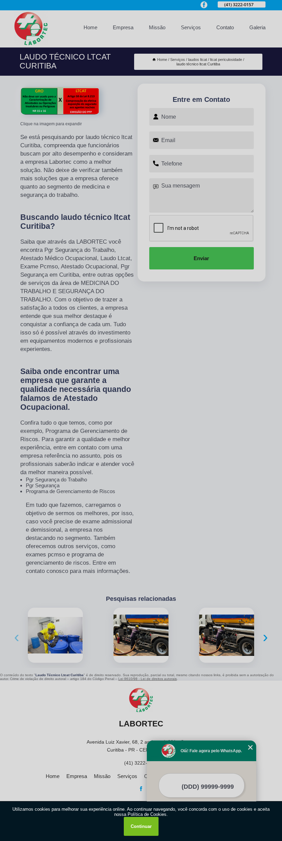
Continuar (141, 826)
